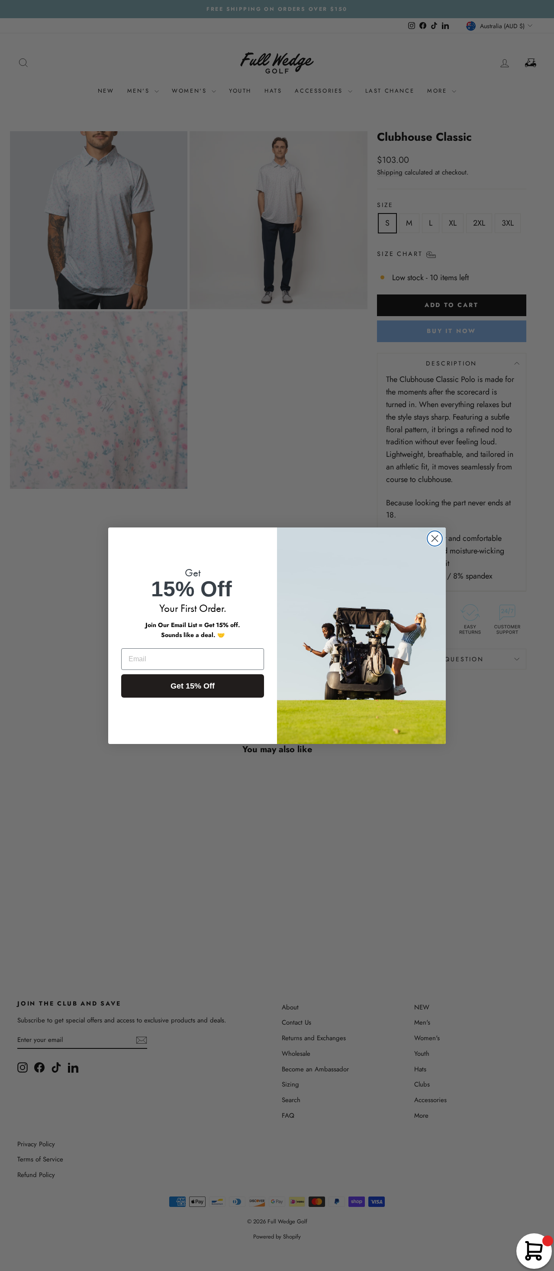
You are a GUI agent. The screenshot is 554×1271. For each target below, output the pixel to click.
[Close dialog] (434, 538)
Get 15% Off (193, 686)
